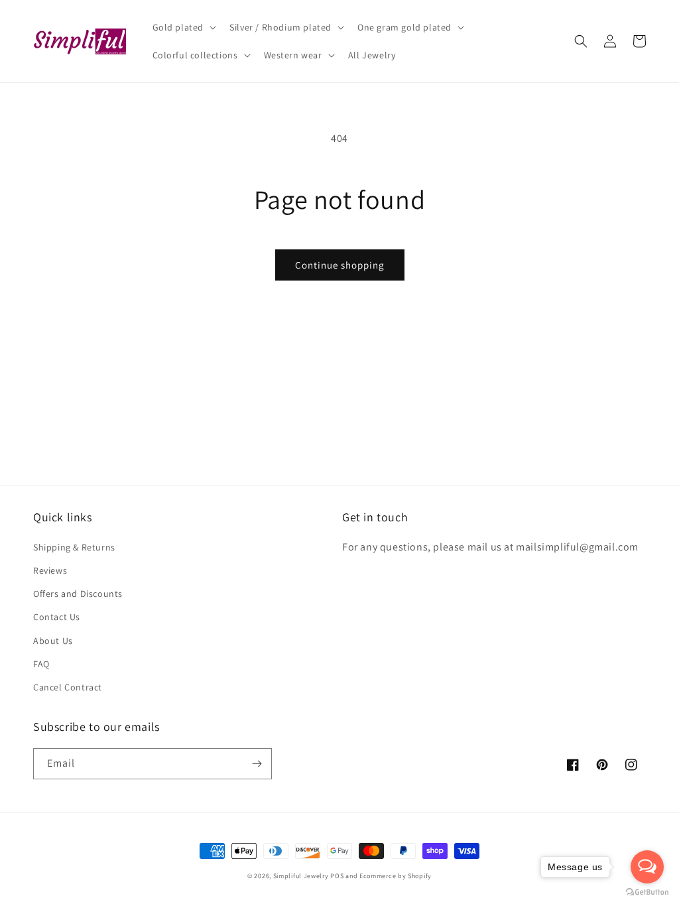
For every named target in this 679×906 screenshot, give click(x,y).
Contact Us (56, 617)
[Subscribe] (256, 763)
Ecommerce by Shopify (395, 876)
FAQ (41, 664)
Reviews (50, 570)
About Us (53, 641)
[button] (183, 27)
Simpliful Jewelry (301, 876)
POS (336, 876)
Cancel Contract (67, 687)
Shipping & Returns (74, 547)
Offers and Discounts (78, 594)
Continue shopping (340, 265)
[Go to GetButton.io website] (647, 892)
